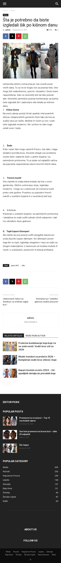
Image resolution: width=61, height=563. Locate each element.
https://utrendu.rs (30, 322)
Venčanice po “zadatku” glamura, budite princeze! (46, 300)
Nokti (54, 554)
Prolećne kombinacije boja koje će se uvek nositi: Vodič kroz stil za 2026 (37, 346)
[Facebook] (6, 36)
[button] (4, 4)
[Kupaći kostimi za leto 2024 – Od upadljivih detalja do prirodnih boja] (10, 373)
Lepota (41, 551)
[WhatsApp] (25, 36)
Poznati (16, 551)
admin (7, 30)
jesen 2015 (15, 265)
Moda (12, 10)
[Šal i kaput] (10, 448)
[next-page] (9, 384)
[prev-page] (4, 384)
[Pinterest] (19, 36)
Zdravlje (50, 551)
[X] (12, 36)
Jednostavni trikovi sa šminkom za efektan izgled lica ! (15, 302)
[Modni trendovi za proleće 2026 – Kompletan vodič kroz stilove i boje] (10, 360)
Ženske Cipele (29, 554)
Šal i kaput (24, 445)
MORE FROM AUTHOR (35, 336)
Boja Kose (9, 554)
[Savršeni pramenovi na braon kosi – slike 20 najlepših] (10, 434)
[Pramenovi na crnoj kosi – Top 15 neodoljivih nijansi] (10, 421)
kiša (23, 265)
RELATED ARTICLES (13, 336)
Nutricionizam (43, 554)
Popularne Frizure (29, 551)
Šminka (19, 554)
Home (5, 10)
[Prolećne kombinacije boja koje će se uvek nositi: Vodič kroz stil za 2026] (10, 346)
